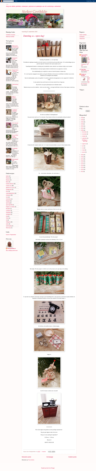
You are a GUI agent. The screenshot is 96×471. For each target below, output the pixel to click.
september (84, 138)
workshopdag (9, 225)
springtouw (8, 214)
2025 (82, 119)
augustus (84, 143)
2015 (82, 163)
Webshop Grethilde (10, 36)
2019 (82, 154)
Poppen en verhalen (10, 206)
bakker (7, 176)
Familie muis (9, 185)
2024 (82, 121)
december (84, 132)
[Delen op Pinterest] (54, 451)
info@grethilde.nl (12, 248)
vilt (6, 220)
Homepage (49, 457)
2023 (82, 124)
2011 (82, 171)
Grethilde (7, 4)
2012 (82, 169)
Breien (7, 181)
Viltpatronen (82, 38)
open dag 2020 (9, 204)
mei (83, 148)
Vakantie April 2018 (85, 70)
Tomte (7, 218)
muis (7, 197)
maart (83, 150)
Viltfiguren (8, 222)
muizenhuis (8, 199)
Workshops (8, 227)
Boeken (7, 178)
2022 (82, 126)
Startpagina (82, 36)
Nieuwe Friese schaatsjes (15, 70)
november (84, 134)
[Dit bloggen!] (50, 451)
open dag (8, 202)
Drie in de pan (15, 123)
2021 (82, 128)
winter (7, 224)
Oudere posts (72, 457)
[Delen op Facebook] (53, 451)
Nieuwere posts (26, 457)
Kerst (7, 191)
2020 (82, 130)
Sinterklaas (8, 212)
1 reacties (44, 451)
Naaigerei (8, 200)
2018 (82, 156)
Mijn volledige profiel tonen (12, 250)
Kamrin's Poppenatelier (11, 234)
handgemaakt (9, 189)
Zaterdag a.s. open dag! (33, 35)
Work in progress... (14, 97)
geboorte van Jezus (10, 187)
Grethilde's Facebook (10, 34)
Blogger (53, 468)
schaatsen (8, 210)
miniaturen (8, 195)
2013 (82, 167)
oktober (84, 136)
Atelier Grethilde (83, 34)
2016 (82, 161)
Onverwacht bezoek (14, 58)
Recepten (8, 208)
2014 (82, 165)
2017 (82, 159)
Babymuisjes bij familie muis (15, 46)
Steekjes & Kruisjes (83, 75)
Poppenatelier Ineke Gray (84, 55)
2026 (82, 117)
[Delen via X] (51, 451)
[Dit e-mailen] (49, 451)
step (7, 216)
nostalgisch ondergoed (14, 110)
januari (83, 152)
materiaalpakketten (10, 193)
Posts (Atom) (31, 459)
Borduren (8, 179)
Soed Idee (83, 69)
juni (83, 145)
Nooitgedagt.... (15, 148)
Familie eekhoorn (9, 183)
